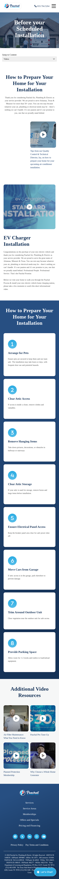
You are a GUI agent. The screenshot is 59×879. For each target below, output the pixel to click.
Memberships (29, 814)
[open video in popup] (43, 135)
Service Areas (29, 808)
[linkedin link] (29, 836)
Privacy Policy (17, 845)
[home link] (29, 793)
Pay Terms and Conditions (37, 845)
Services (29, 802)
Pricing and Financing (29, 825)
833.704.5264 (43, 6)
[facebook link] (15, 836)
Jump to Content (9, 55)
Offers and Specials (29, 820)
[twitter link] (22, 836)
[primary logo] (12, 9)
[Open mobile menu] (54, 6)
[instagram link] (36, 836)
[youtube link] (43, 836)
